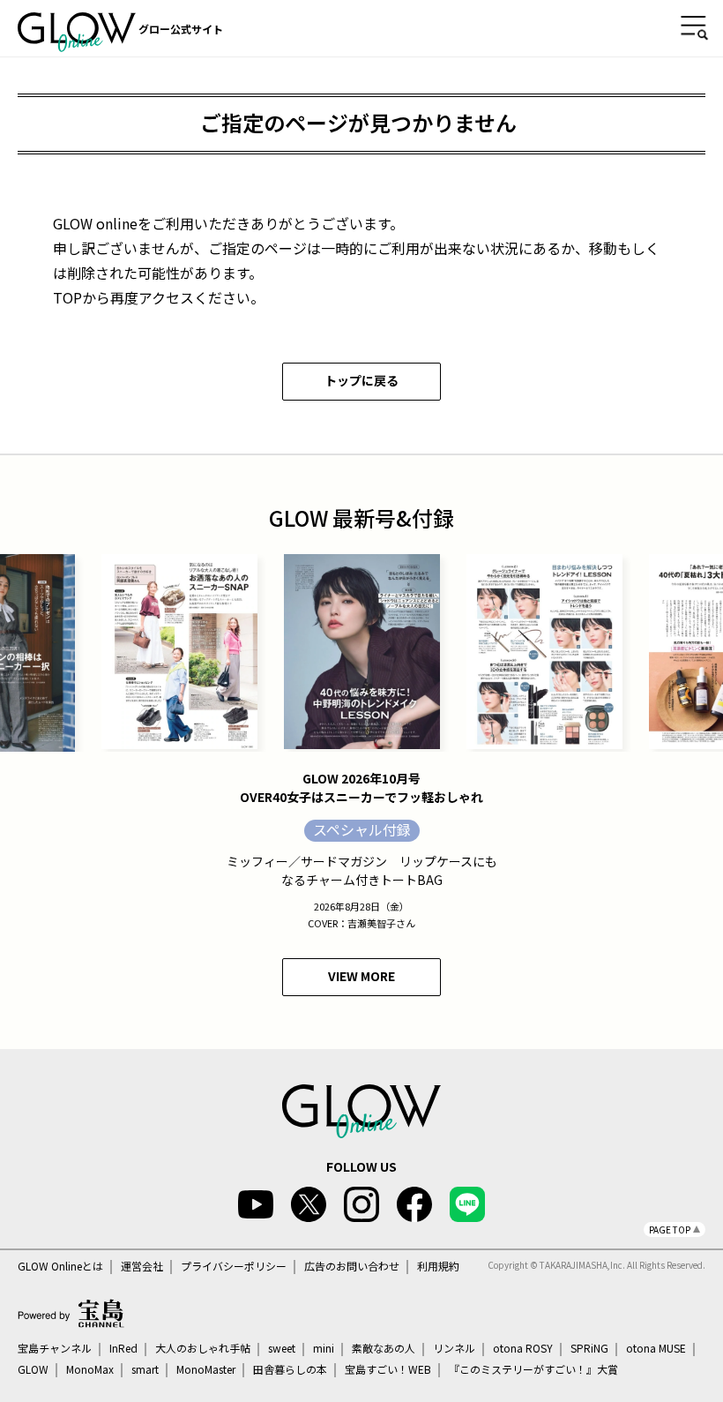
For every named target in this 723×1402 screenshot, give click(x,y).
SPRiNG (589, 1348)
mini (323, 1348)
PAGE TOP (669, 1229)
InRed (123, 1348)
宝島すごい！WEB (388, 1369)
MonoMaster (205, 1369)
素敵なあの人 (383, 1348)
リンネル (454, 1348)
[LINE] (467, 1204)
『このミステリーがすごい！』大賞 (533, 1369)
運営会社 (142, 1266)
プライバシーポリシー (234, 1266)
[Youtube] (255, 1204)
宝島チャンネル (55, 1348)
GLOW (33, 1369)
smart (145, 1369)
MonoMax (90, 1369)
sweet (281, 1348)
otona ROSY (523, 1348)
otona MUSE (656, 1348)
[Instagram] (361, 1204)
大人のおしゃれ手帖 (202, 1348)
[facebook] (414, 1204)
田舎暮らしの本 (290, 1369)
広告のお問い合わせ (351, 1266)
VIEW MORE (361, 976)
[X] (308, 1204)
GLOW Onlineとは (60, 1266)
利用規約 (438, 1266)
